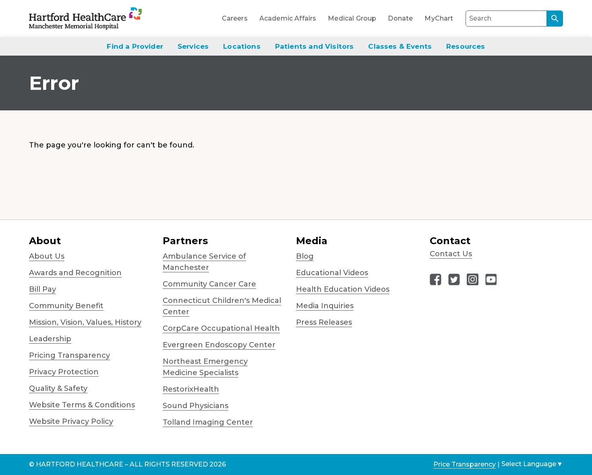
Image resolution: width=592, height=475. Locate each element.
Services (193, 46)
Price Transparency (464, 464)
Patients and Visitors (314, 46)
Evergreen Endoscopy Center (219, 344)
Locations (242, 46)
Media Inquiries (325, 305)
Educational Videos (332, 272)
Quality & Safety (58, 388)
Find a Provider (135, 46)
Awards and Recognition (75, 272)
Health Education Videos (342, 289)
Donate (400, 18)
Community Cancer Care (209, 284)
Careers (235, 18)
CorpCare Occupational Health (221, 328)
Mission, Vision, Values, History (85, 322)
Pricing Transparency (69, 355)
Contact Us (451, 253)
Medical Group (352, 18)
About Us (46, 256)
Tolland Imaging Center (208, 422)
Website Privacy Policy (71, 421)
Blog (305, 256)
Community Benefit (66, 305)
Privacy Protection (64, 371)
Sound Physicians (195, 405)
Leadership (50, 338)
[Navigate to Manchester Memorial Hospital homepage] (71, 18)
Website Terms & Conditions (82, 404)
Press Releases (324, 322)
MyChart (438, 18)
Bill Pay (42, 289)
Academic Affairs (288, 18)
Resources (465, 46)
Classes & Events (400, 46)
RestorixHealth (191, 389)
